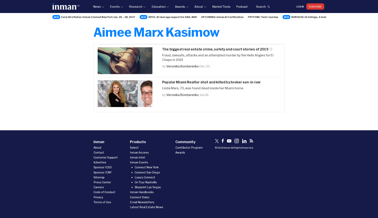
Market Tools (221, 6)
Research (135, 6)
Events (115, 6)
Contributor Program (189, 147)
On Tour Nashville (146, 182)
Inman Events (139, 162)
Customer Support (106, 157)
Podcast (242, 6)
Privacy (98, 197)
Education (159, 6)
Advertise (100, 162)
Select (134, 147)
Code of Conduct (104, 192)
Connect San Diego (147, 172)
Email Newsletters (142, 202)
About (198, 6)
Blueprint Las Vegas (148, 187)
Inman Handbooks (142, 192)
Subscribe (315, 6)
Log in (300, 6)
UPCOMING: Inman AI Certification (222, 17)
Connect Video (139, 197)
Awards (180, 6)
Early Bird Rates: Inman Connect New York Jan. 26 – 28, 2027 (98, 17)
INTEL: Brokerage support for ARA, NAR (172, 17)
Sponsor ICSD (103, 167)
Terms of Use (102, 202)
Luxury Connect (145, 177)
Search (261, 6)
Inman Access (139, 152)
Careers (99, 187)
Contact (99, 152)
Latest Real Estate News (146, 207)
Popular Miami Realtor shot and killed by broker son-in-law (211, 82)
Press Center (102, 182)
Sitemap (99, 177)
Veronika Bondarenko (182, 66)
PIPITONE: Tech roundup (263, 17)
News (97, 6)
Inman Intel (137, 157)
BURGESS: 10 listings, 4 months (310, 17)
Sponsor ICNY (103, 172)
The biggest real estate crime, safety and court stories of (215, 49)
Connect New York (147, 167)
